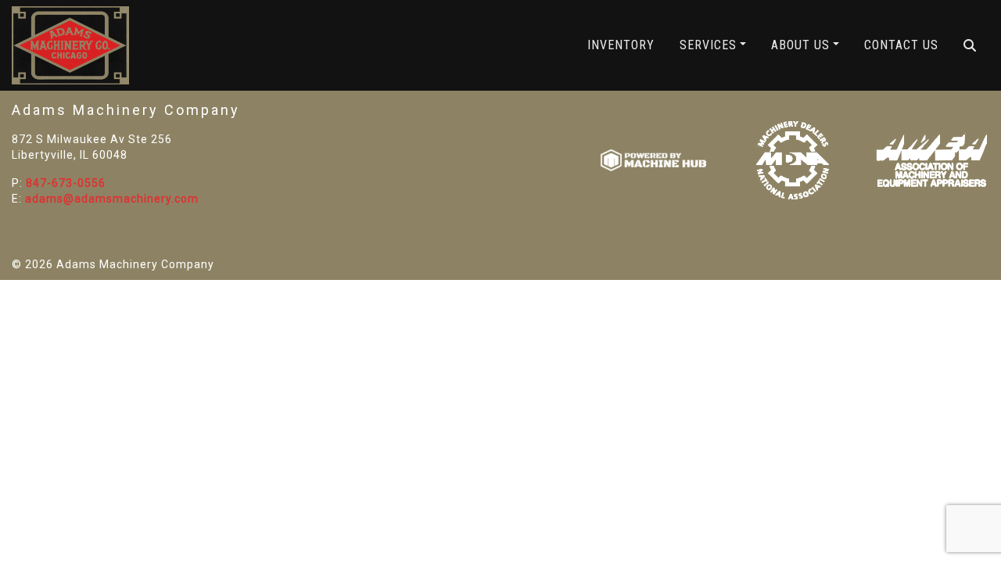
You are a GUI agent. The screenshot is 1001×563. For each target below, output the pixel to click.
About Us (800, 45)
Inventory (621, 45)
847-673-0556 (66, 183)
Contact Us (901, 45)
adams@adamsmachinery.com (112, 198)
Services (708, 45)
